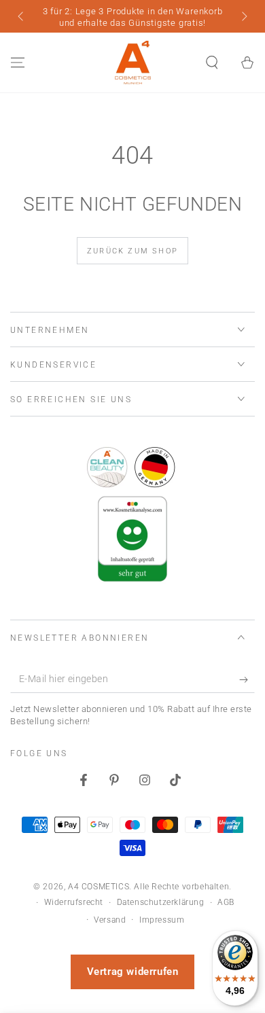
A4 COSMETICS (98, 886)
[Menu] (17, 62)
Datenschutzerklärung (161, 902)
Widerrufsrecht (73, 902)
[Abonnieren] (247, 679)
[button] (212, 62)
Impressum (161, 920)
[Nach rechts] (243, 17)
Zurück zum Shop (132, 251)
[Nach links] (21, 17)
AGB (225, 902)
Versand (110, 920)
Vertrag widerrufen (133, 971)
